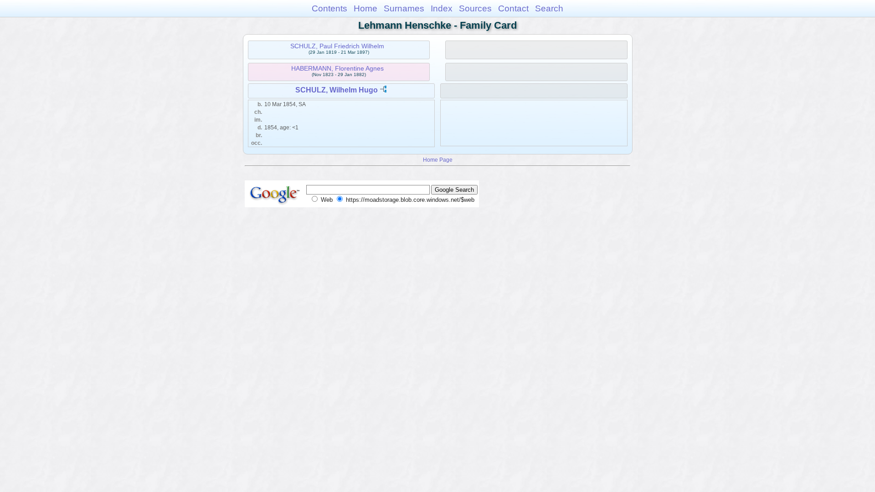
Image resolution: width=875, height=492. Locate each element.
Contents (329, 8)
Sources (475, 8)
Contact (513, 8)
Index (442, 8)
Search (549, 8)
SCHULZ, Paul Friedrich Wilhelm (337, 46)
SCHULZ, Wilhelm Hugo (336, 90)
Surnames (404, 8)
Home (365, 8)
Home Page (438, 160)
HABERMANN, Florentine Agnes (337, 68)
